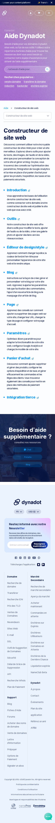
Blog (28, 464)
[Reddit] (39, 558)
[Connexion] (30, 13)
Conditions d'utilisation (28, 789)
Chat (29, 449)
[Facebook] (16, 558)
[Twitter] (29, 558)
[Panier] (39, 13)
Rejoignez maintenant (39, 545)
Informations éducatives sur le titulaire (27, 794)
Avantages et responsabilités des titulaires (27, 799)
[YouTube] (34, 558)
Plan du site (36, 708)
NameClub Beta (39, 672)
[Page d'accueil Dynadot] (4, 13)
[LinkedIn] (25, 558)
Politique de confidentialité (27, 784)
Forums (28, 457)
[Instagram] (20, 558)
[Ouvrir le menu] (49, 13)
